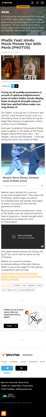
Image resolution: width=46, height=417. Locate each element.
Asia (3, 285)
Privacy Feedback (8, 389)
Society (17, 285)
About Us (4, 382)
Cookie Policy (16, 386)
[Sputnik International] (7, 4)
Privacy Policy (27, 386)
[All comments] (3, 413)
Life (24, 285)
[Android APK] (8, 396)
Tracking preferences (24, 389)
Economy (33, 362)
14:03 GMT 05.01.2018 (9, 52)
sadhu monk (12, 290)
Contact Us (5, 386)
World (10, 285)
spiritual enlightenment (26, 290)
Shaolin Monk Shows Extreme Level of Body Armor (21, 179)
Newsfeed (31, 285)
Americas (14, 362)
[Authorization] (32, 2)
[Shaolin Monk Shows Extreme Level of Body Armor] (23, 159)
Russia (23, 362)
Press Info (13, 382)
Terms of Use (23, 382)
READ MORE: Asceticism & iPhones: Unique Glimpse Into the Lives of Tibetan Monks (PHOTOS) (21, 276)
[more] (41, 185)
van (3, 290)
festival (40, 285)
